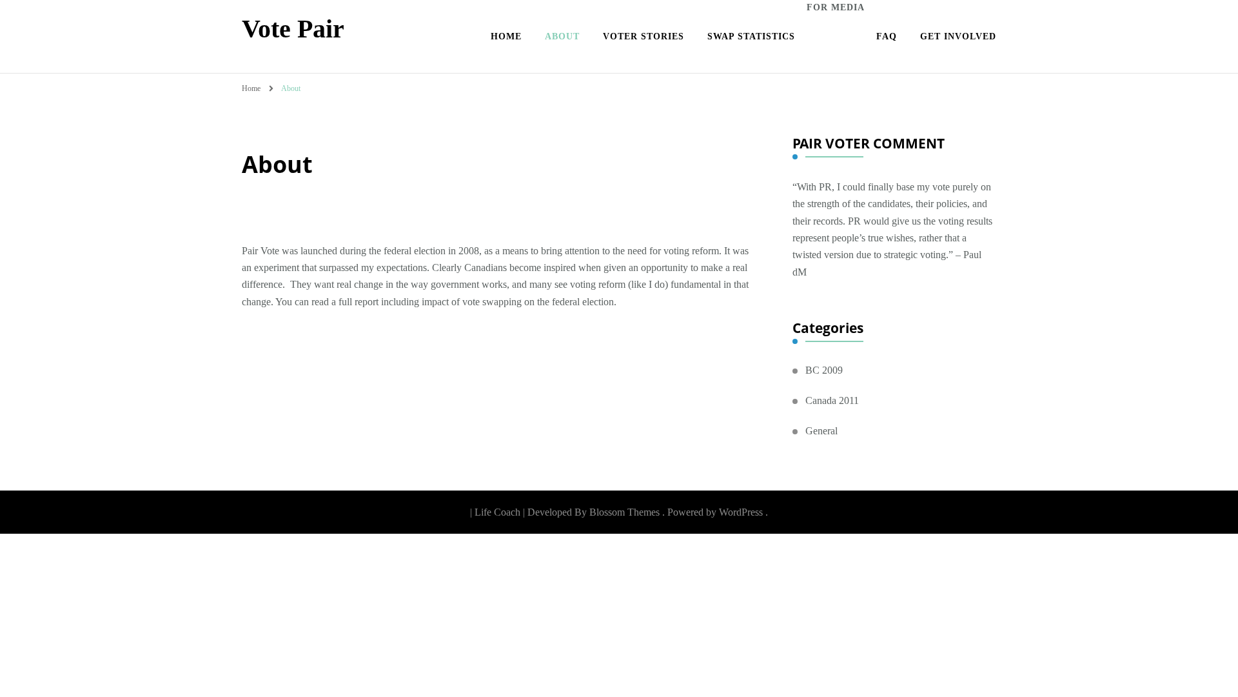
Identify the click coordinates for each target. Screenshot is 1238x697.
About (562, 36)
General (821, 430)
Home (506, 36)
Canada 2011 (832, 400)
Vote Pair (293, 28)
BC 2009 (824, 370)
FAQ (886, 36)
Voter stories (643, 36)
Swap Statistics (751, 36)
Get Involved (958, 36)
